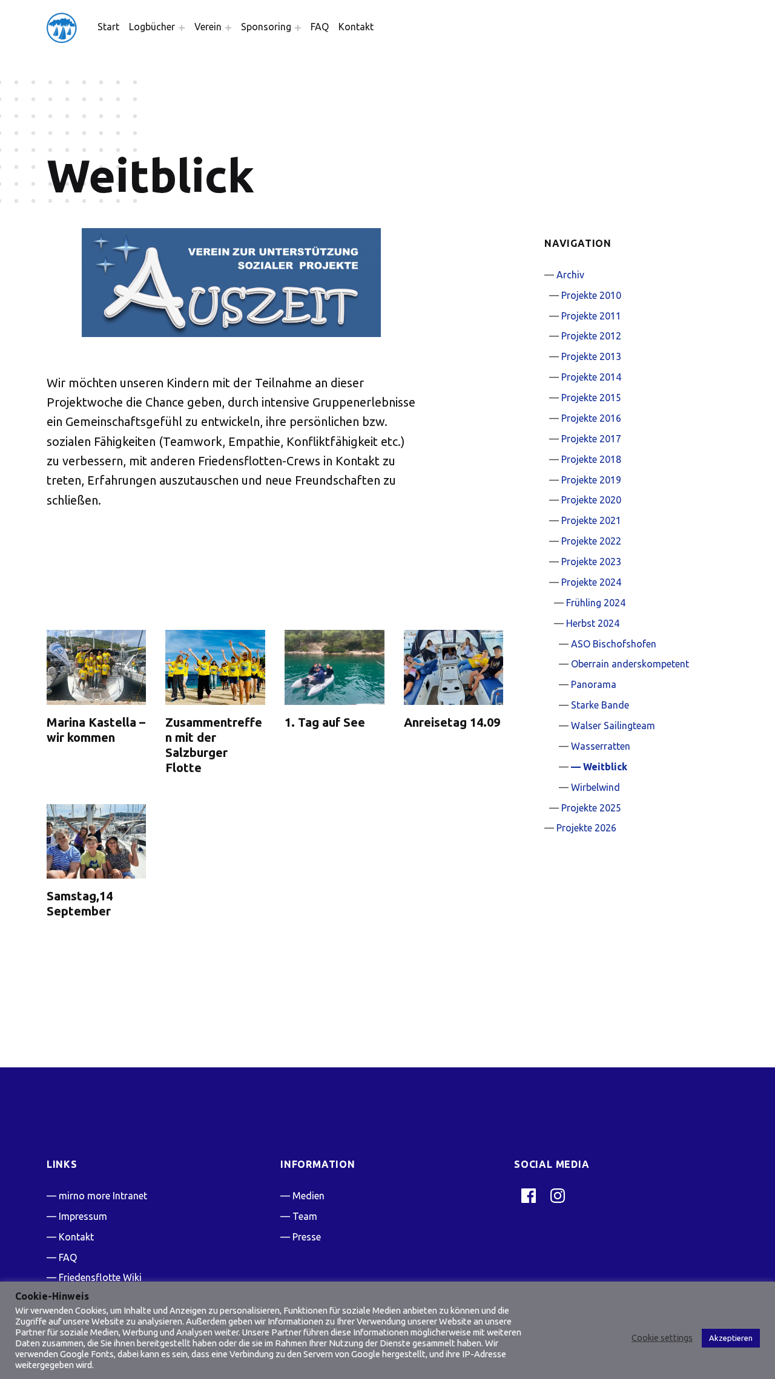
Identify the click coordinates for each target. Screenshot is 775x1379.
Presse (306, 1236)
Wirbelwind (595, 787)
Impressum (83, 1216)
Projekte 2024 (591, 582)
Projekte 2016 (591, 418)
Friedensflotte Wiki (100, 1277)
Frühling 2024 (595, 602)
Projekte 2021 (591, 520)
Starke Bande (600, 704)
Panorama (593, 684)
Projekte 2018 (591, 459)
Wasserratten (600, 746)
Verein (208, 26)
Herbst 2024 (592, 623)
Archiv (570, 274)
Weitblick (605, 766)
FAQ (320, 26)
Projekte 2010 (591, 295)
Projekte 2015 (591, 397)
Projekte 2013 (591, 356)
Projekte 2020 (591, 499)
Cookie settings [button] (662, 1337)
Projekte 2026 (586, 827)
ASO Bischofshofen (613, 643)
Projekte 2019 (591, 479)
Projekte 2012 (591, 335)
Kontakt (356, 26)
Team (304, 1216)
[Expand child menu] (182, 28)
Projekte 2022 (591, 541)
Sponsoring (266, 26)
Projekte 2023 (591, 561)
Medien (308, 1195)
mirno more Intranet (103, 1195)
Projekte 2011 (591, 315)
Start (108, 26)
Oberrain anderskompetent (630, 663)
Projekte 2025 (591, 807)
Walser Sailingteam (613, 725)
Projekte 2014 (591, 377)
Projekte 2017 (591, 438)
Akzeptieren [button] (731, 1338)
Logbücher (152, 26)
